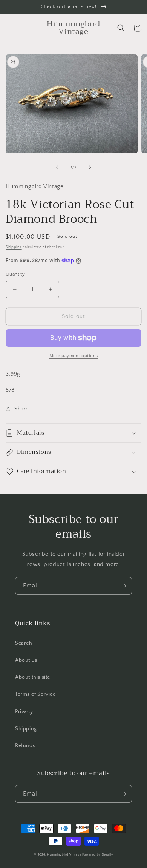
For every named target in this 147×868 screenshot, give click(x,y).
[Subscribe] (123, 586)
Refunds (25, 746)
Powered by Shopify (97, 854)
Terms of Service (35, 694)
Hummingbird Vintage (64, 854)
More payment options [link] (73, 355)
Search (23, 643)
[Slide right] (90, 167)
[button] (9, 28)
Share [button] (21, 409)
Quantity (15, 274)
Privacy (24, 712)
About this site (32, 677)
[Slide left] (57, 167)
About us (26, 660)
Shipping (14, 247)
